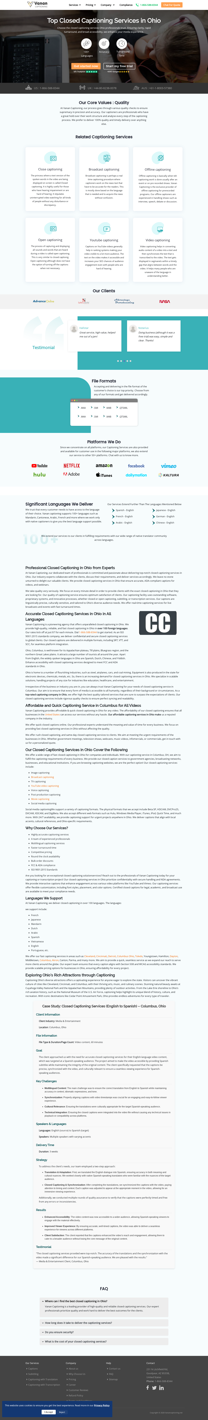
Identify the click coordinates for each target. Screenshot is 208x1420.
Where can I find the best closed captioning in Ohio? (76, 1301)
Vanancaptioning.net (174, 1412)
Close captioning (50, 169)
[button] (118, 361)
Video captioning (158, 240)
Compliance (126, 5)
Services (73, 5)
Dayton (174, 956)
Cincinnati (101, 956)
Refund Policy (76, 1395)
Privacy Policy (102, 1405)
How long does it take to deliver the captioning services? (78, 1322)
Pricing (89, 5)
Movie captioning (40, 799)
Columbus (45, 960)
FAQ (111, 1374)
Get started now (86, 66)
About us (73, 1368)
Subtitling (33, 1374)
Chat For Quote (171, 5)
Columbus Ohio (125, 956)
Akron (55, 960)
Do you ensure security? (59, 1332)
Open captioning (50, 240)
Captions (33, 1368)
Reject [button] (62, 1412)
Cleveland (89, 956)
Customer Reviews (78, 1390)
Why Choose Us (77, 1374)
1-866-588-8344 (149, 5)
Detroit (112, 956)
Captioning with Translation (43, 1379)
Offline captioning (158, 169)
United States (52, 714)
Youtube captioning (104, 240)
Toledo (139, 956)
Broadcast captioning (104, 169)
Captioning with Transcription (44, 1385)
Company (106, 5)
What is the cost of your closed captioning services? (76, 1341)
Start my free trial (119, 66)
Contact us (114, 1368)
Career (72, 1385)
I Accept (48, 1412)
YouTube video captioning (45, 785)
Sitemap (113, 1379)
